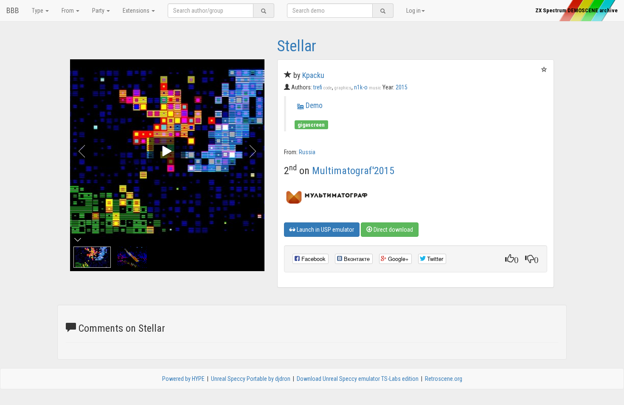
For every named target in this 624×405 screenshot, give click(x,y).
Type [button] (38, 10)
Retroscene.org (443, 378)
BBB (12, 10)
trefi (322, 87)
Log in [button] (413, 10)
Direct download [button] (392, 229)
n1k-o (367, 87)
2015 (402, 87)
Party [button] (99, 10)
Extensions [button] (137, 10)
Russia (307, 152)
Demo (314, 105)
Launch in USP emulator (324, 229)
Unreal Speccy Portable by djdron (250, 378)
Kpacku (313, 75)
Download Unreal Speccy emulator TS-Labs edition (358, 378)
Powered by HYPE (183, 378)
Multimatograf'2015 (353, 171)
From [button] (68, 10)
